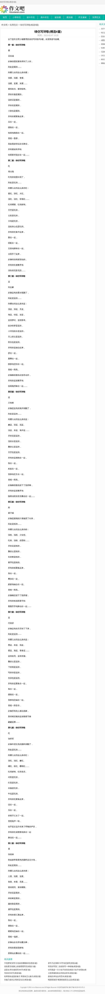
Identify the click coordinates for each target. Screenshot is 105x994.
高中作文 (45, 17)
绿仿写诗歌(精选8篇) (29, 25)
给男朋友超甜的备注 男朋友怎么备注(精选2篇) (22, 976)
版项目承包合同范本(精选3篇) (60, 976)
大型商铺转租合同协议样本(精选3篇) (62, 973)
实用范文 (96, 17)
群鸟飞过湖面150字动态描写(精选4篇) (63, 963)
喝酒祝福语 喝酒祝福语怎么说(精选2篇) (63, 980)
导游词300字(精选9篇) (13, 973)
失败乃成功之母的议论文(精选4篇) (18, 980)
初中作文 (31, 17)
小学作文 (17, 17)
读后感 (58, 17)
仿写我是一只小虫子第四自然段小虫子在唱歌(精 (67, 970)
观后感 (69, 17)
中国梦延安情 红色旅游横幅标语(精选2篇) (20, 963)
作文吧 (4, 25)
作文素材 (82, 17)
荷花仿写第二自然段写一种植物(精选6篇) (64, 966)
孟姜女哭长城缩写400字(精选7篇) (17, 970)
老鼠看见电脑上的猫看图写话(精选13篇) (20, 966)
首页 (5, 17)
